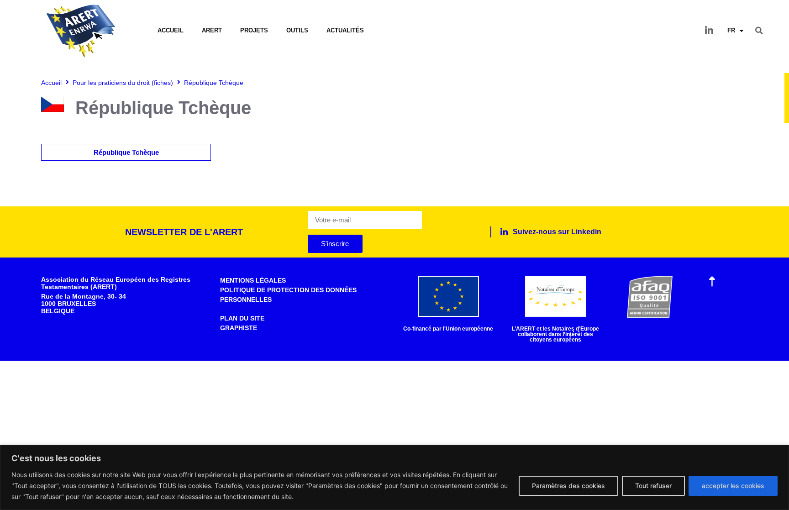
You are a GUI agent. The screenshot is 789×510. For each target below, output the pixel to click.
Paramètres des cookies (568, 485)
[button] (759, 30)
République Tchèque (126, 152)
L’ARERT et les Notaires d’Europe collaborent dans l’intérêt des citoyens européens (555, 334)
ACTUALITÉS (345, 30)
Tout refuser (653, 485)
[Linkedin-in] (709, 30)
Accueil (171, 30)
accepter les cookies (733, 485)
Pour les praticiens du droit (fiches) (123, 82)
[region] (394, 477)
